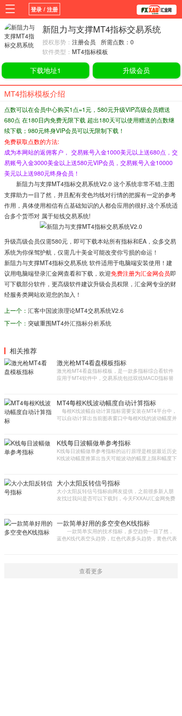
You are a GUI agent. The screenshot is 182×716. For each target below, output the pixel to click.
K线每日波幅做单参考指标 (94, 442)
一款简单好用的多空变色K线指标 (103, 522)
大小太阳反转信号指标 (88, 482)
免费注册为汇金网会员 (140, 273)
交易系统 (87, 183)
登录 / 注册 (44, 9)
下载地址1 (45, 70)
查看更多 (91, 571)
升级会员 (136, 70)
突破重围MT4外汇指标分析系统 (69, 323)
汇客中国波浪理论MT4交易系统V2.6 (76, 310)
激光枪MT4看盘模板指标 (92, 362)
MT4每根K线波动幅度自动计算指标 (106, 402)
